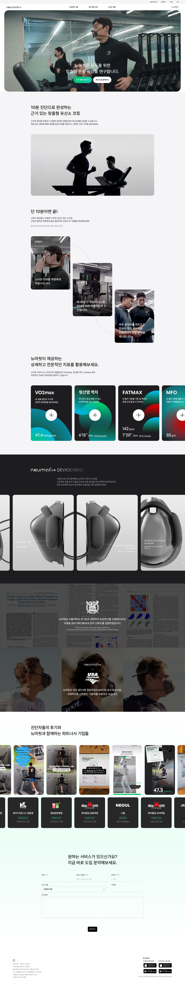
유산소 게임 (112, 7)
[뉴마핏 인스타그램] (27, 960)
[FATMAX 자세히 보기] (138, 415)
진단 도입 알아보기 (102, 80)
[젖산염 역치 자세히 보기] (95, 415)
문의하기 (163, 2)
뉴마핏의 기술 (73, 7)
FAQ (171, 2)
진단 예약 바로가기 (82, 80)
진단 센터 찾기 (153, 2)
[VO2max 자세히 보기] (51, 415)
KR (178, 2)
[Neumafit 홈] (13, 7)
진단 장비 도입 (93, 7)
